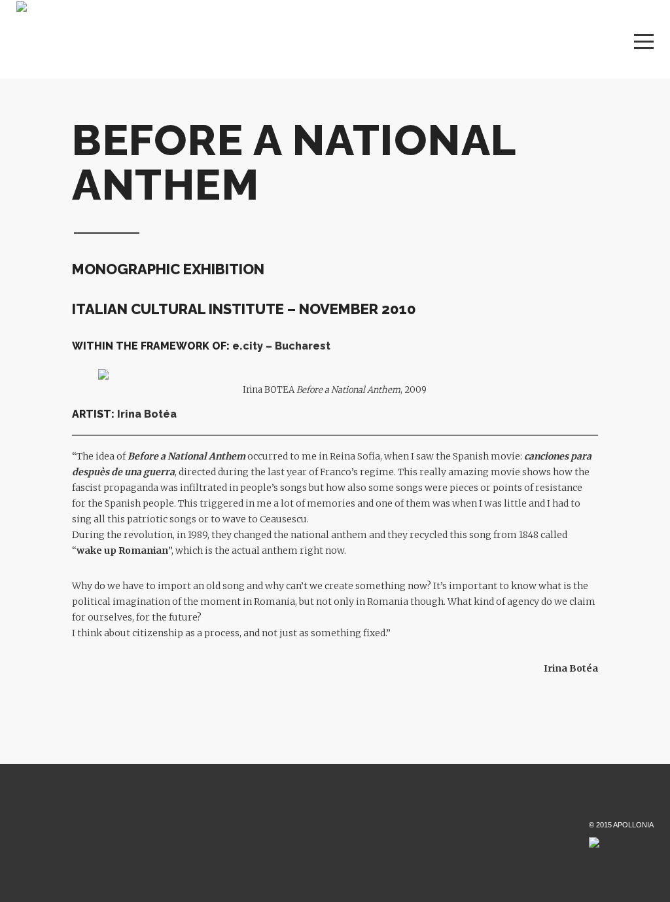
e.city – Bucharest (281, 346)
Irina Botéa (147, 414)
